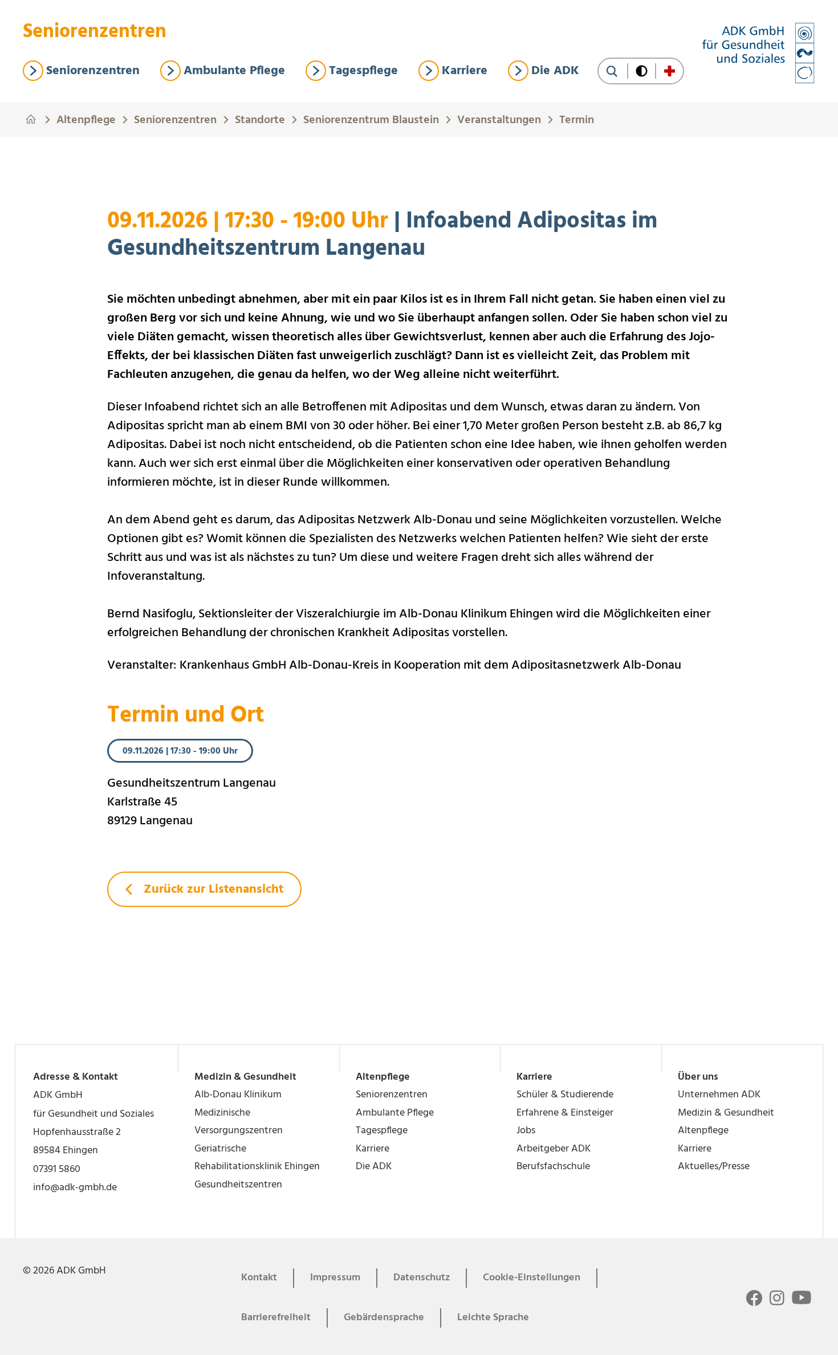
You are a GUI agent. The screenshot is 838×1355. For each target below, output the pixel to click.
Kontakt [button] (259, 1277)
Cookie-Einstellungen (531, 1277)
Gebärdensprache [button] (384, 1317)
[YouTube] (801, 1297)
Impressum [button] (335, 1277)
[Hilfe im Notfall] (669, 71)
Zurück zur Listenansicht (211, 890)
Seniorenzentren (175, 118)
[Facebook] (754, 1298)
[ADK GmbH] (758, 53)
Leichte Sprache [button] (493, 1317)
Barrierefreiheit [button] (276, 1317)
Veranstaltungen (499, 118)
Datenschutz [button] (421, 1277)
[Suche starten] (612, 71)
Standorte (260, 118)
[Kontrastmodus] (641, 71)
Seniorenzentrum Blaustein (371, 118)
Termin (576, 118)
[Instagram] (777, 1298)
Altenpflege (86, 118)
